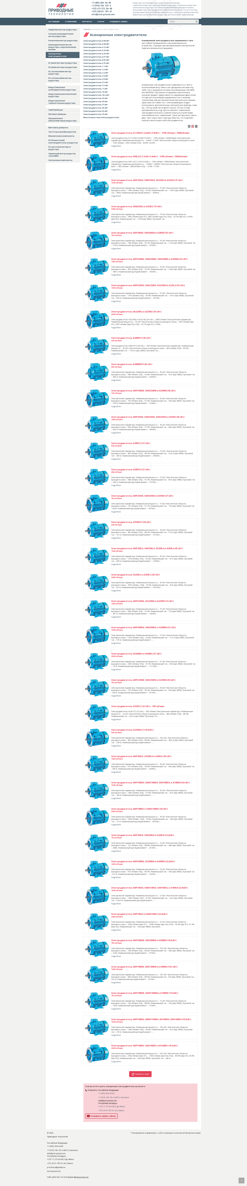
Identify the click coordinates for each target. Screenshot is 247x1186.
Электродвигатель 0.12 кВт (96, 47)
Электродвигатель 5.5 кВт (95, 82)
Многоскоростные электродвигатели (101, 117)
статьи (100, 21)
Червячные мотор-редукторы (62, 29)
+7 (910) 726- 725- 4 (101, 5)
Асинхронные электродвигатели (57, 55)
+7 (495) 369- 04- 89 (101, 2)
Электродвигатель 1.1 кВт (95, 66)
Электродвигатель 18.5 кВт (96, 95)
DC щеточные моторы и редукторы (59, 148)
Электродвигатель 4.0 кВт (95, 79)
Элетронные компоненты (60, 160)
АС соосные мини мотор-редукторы (60, 72)
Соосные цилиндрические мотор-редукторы (60, 35)
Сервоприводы (55, 110)
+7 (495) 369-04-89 (106, 1093)
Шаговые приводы (57, 114)
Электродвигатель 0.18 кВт (96, 50)
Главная (86, 29)
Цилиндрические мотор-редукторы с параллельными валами (62, 47)
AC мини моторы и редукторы (62, 63)
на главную (54, 21)
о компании (71, 21)
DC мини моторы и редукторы (62, 67)
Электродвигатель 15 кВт (95, 92)
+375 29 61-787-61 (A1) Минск (111, 1110)
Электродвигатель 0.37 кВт (96, 57)
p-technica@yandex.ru (56, 1167)
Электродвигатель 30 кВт (95, 101)
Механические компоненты (61, 136)
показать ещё (142, 1074)
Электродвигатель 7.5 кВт (95, 85)
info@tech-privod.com (103, 14)
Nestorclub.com (82, 1177)
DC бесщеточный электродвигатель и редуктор (63, 141)
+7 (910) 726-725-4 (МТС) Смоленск (113, 1097)
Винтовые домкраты (58, 127)
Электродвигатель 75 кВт (95, 114)
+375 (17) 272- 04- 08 (102, 8)
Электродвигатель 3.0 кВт (95, 76)
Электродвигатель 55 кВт (95, 111)
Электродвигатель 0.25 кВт (96, 53)
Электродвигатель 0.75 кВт (96, 63)
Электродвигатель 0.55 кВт (96, 60)
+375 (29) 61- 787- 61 (102, 11)
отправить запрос (119, 21)
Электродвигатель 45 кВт (95, 108)
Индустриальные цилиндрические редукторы (62, 88)
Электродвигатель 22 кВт (95, 98)
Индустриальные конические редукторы (62, 95)
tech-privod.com (54, 1171)
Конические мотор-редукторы (63, 40)
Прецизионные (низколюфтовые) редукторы (62, 119)
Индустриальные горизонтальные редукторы (61, 101)
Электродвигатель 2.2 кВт (95, 73)
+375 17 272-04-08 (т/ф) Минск (111, 1106)
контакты (87, 21)
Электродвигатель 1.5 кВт (95, 69)
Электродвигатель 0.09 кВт (96, 44)
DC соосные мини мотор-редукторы (60, 79)
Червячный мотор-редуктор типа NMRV (62, 154)
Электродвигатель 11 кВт (95, 89)
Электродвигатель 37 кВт (95, 104)
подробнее (116, 146)
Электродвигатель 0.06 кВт (96, 41)
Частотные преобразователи (62, 132)
